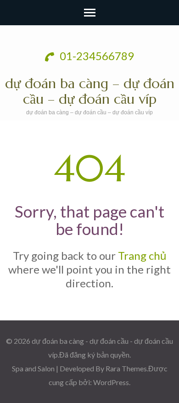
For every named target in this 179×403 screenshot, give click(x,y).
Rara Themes (126, 368)
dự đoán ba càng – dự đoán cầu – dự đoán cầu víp (89, 91)
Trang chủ (142, 255)
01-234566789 (95, 55)
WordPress (111, 382)
